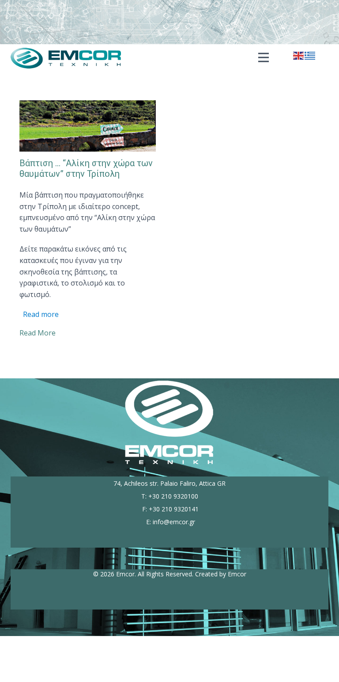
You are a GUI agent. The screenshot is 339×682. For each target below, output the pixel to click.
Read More (37, 333)
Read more (41, 314)
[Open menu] (263, 57)
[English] (299, 55)
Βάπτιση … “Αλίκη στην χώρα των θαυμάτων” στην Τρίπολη (86, 168)
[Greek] (310, 55)
